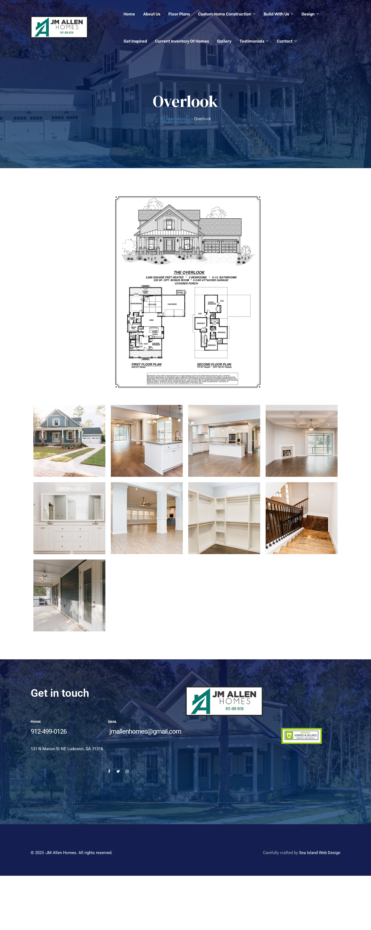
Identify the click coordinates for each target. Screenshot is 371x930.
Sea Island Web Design (319, 852)
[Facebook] (109, 771)
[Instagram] (127, 771)
